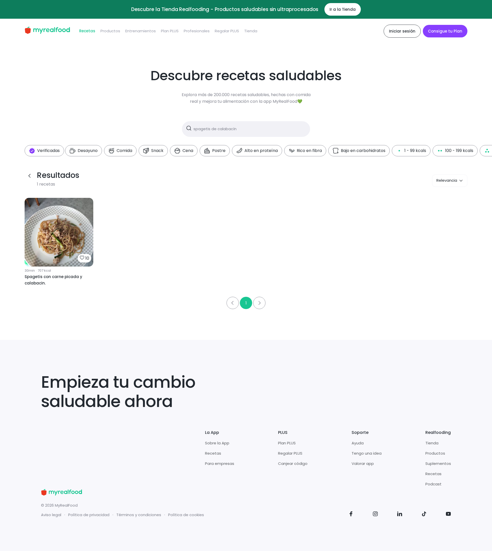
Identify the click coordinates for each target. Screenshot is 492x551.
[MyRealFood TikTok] (424, 514)
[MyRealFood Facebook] (351, 514)
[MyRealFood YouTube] (448, 514)
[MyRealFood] (47, 31)
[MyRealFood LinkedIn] (399, 514)
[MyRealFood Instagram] (375, 514)
